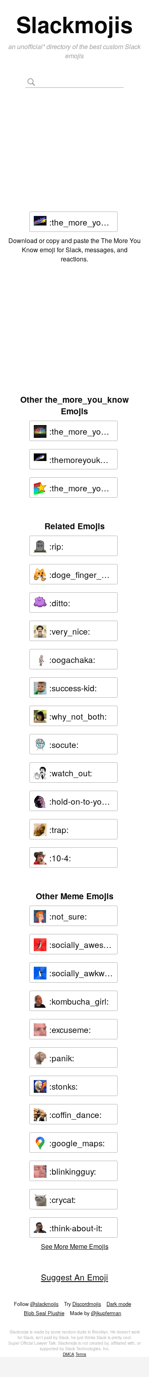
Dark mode (118, 1304)
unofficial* (31, 46)
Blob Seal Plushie (44, 1313)
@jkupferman (106, 1313)
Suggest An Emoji (74, 1277)
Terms (80, 1354)
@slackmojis (44, 1304)
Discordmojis (86, 1304)
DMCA (68, 1354)
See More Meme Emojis (74, 1246)
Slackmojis (74, 24)
